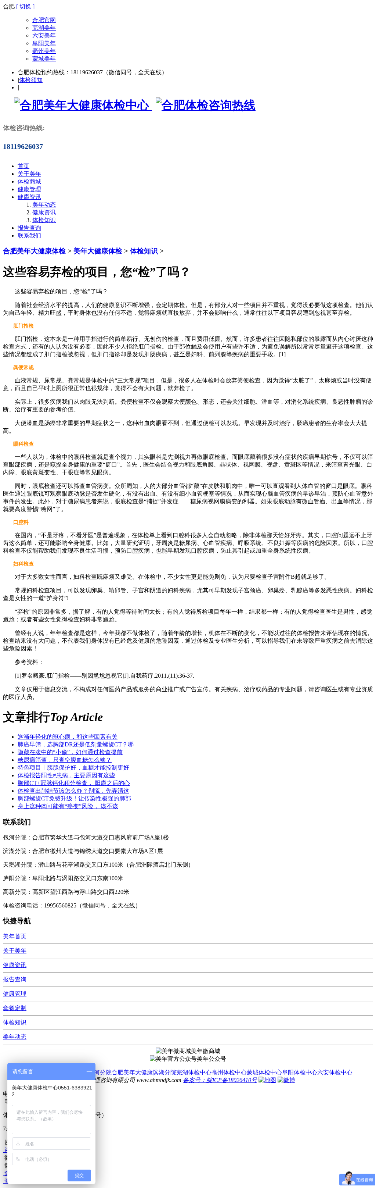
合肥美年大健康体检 (34, 251)
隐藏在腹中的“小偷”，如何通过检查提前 (70, 752)
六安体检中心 (334, 1072)
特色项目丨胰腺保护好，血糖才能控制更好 (73, 767)
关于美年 (29, 174)
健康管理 (29, 189)
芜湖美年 (44, 28)
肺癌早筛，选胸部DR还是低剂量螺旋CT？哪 (76, 744)
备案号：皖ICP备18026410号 (220, 1080)
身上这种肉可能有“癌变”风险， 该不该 (68, 806)
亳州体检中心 (229, 1072)
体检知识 (44, 220)
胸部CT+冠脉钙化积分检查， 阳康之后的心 (74, 783)
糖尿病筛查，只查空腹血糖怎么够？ (65, 760)
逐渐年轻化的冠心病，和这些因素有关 (68, 737)
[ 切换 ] (25, 6)
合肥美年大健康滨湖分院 (144, 1072)
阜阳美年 (44, 43)
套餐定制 (14, 1008)
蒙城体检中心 (264, 1072)
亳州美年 (44, 51)
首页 (23, 166)
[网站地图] (267, 1080)
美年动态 (44, 204)
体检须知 (31, 80)
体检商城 (29, 181)
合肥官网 (44, 20)
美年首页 (14, 936)
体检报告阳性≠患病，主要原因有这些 (66, 775)
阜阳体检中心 (299, 1072)
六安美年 (44, 35)
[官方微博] (286, 1080)
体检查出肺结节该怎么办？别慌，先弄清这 (73, 791)
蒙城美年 (44, 59)
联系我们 (29, 235)
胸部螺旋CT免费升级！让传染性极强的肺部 (74, 798)
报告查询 (29, 228)
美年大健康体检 (97, 251)
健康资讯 (29, 197)
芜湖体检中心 (194, 1072)
